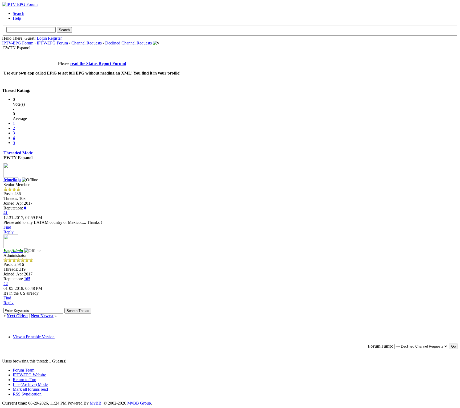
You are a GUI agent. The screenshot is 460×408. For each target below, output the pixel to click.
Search (18, 13)
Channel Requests (86, 43)
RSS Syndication (27, 394)
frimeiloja (12, 180)
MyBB (95, 403)
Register (55, 38)
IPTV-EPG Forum (17, 43)
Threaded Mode (18, 153)
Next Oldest (17, 316)
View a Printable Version (34, 337)
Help (17, 18)
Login (42, 38)
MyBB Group (139, 403)
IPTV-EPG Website (29, 375)
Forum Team (23, 370)
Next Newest (42, 316)
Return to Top (24, 379)
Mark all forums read (30, 389)
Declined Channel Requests (128, 43)
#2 (5, 283)
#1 (5, 213)
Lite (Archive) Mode (30, 384)
